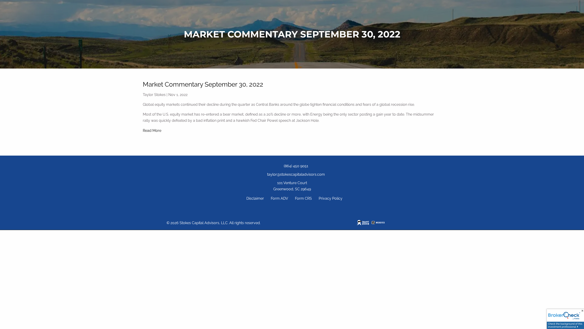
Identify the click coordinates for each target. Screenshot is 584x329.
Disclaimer (255, 198)
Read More (152, 130)
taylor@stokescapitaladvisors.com (296, 174)
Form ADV (279, 198)
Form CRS (303, 198)
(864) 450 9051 (296, 166)
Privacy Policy (330, 198)
